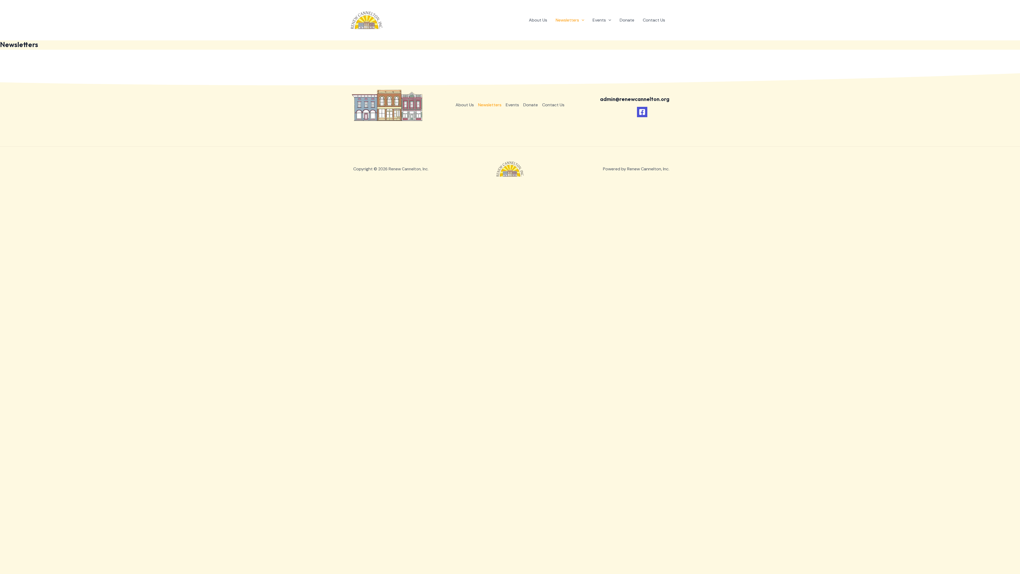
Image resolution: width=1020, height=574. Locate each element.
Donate (627, 20)
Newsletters (567, 20)
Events (599, 20)
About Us (538, 20)
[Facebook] (642, 112)
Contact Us (654, 20)
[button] (581, 20)
